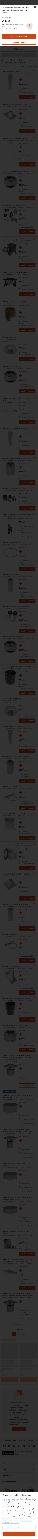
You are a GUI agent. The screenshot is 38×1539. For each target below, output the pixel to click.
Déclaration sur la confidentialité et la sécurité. (17, 1522)
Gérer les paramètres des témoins (19, 1528)
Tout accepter (19, 1534)
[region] (19, 1515)
